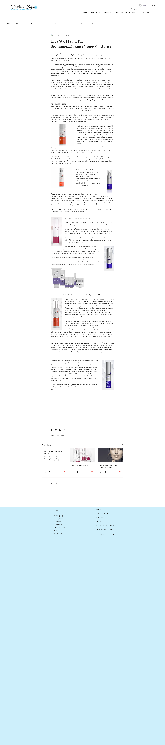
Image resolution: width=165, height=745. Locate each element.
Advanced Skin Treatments (39, 24)
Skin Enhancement (22, 24)
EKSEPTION (58, 525)
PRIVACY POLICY (100, 517)
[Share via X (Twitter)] (56, 430)
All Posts (9, 24)
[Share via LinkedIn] (60, 430)
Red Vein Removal (87, 24)
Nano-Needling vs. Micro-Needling (53, 452)
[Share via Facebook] (51, 430)
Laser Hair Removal (72, 24)
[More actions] (113, 36)
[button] (155, 5)
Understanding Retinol (80, 465)
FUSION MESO (59, 527)
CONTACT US (99, 510)
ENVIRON (57, 513)
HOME (56, 510)
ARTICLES (58, 533)
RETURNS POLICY (100, 521)
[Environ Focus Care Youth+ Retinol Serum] (82, 455)
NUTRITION (58, 516)
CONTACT (57, 530)
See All (121, 445)
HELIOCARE (58, 519)
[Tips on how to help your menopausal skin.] (110, 455)
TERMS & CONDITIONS (102, 513)
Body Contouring (56, 24)
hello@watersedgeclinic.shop (105, 525)
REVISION (57, 522)
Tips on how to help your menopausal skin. (108, 466)
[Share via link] (64, 430)
